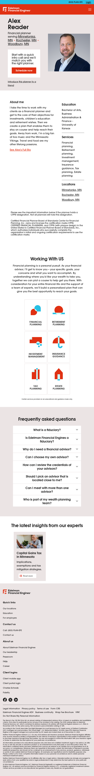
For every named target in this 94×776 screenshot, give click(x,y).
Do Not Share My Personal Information (21, 716)
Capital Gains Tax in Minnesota (29, 555)
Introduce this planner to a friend (22, 83)
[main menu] (89, 9)
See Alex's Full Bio (20, 149)
